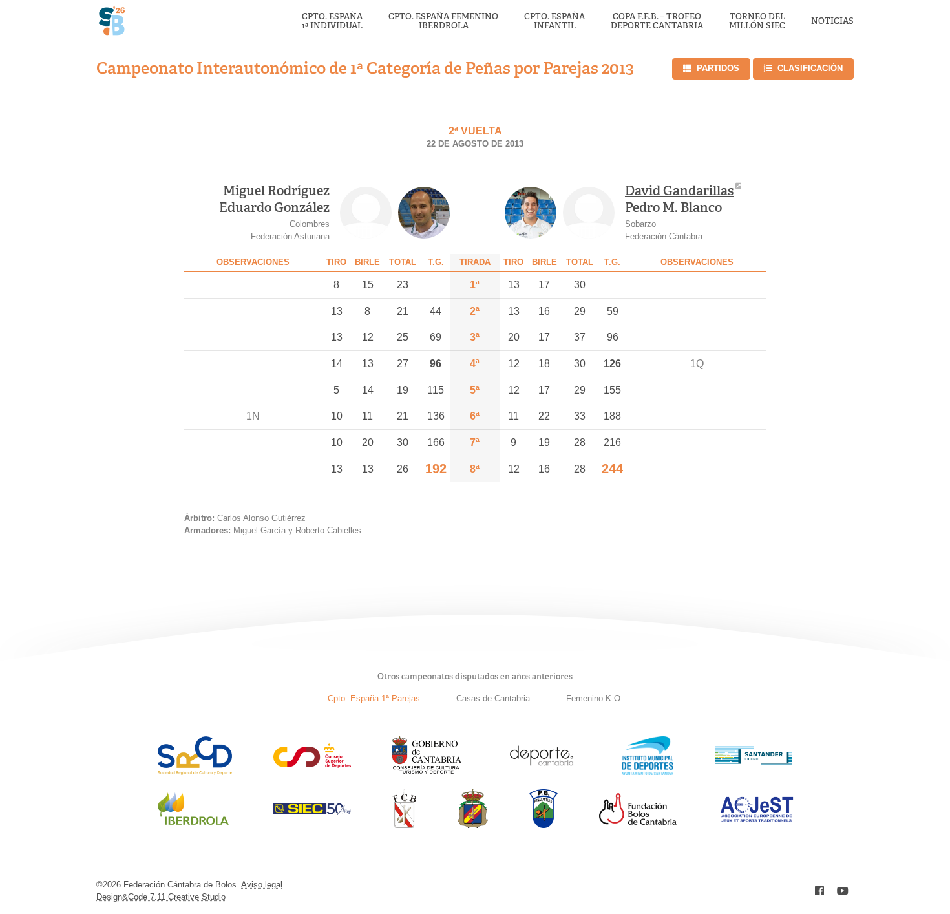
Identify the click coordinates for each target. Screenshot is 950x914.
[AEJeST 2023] (757, 819)
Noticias (832, 21)
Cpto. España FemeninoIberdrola (443, 21)
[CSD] (312, 764)
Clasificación (810, 68)
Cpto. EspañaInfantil (554, 21)
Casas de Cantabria (493, 698)
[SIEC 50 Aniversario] (312, 811)
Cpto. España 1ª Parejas (374, 698)
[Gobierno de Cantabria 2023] (426, 771)
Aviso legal (261, 884)
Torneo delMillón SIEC (757, 21)
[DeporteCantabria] (541, 771)
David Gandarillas (679, 190)
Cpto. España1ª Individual (332, 21)
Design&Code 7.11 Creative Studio (161, 897)
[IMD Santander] (647, 771)
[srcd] (195, 771)
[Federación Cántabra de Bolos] (404, 824)
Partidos (718, 68)
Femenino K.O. (594, 698)
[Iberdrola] (193, 824)
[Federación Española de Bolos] (473, 824)
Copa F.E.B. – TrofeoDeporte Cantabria (657, 21)
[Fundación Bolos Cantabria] (638, 821)
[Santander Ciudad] (753, 761)
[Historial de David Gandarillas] (530, 213)
